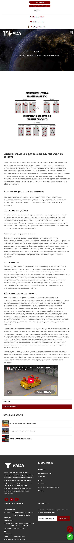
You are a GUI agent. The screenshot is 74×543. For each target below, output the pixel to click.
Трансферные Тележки (46, 473)
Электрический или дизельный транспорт (22, 431)
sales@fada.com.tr (19, 536)
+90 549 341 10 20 (19, 539)
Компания (42, 469)
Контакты (42, 483)
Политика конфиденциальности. (49, 487)
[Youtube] (17, 499)
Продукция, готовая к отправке (40, 5)
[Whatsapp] (67, 536)
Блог (40, 480)
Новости (7, 401)
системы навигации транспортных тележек (23, 423)
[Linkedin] (11, 499)
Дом (15, 55)
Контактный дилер (39, 2)
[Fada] (11, 33)
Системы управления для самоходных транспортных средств (39, 55)
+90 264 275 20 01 (19, 528)
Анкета (41, 491)
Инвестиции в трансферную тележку (21, 438)
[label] (70, 32)
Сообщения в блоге (10, 406)
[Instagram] (6, 499)
